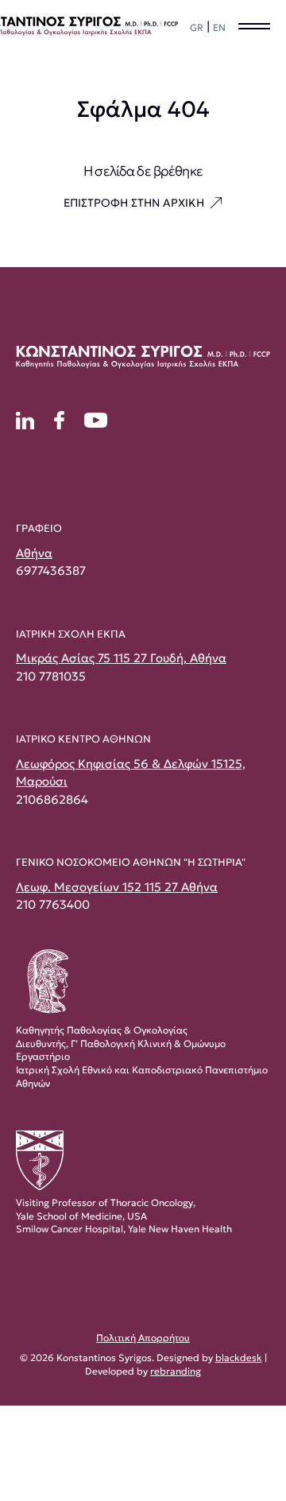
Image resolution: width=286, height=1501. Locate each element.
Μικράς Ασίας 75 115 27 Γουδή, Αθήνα (121, 657)
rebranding (175, 1371)
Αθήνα (34, 552)
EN (219, 27)
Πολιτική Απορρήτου (143, 1338)
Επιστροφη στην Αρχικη (134, 203)
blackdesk (238, 1357)
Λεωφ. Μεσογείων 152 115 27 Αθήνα (117, 886)
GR (196, 27)
